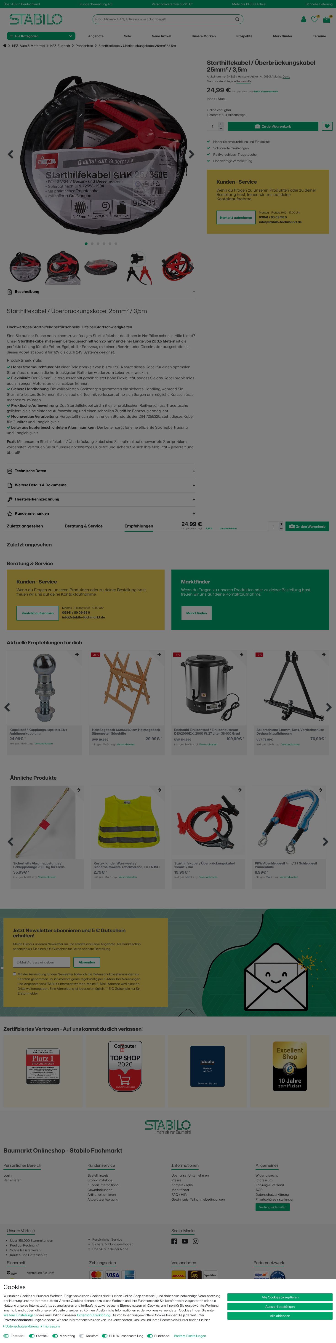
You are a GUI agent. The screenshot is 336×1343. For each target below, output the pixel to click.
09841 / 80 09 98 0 (273, 217)
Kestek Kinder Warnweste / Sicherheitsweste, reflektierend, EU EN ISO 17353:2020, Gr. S (127, 865)
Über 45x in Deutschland (21, 4)
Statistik (42, 1336)
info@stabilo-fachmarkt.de (280, 222)
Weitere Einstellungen (19, 1315)
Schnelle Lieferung (319, 4)
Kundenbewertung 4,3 (96, 4)
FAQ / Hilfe (179, 1194)
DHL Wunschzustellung (126, 1336)
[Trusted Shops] (289, 1072)
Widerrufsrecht (267, 1175)
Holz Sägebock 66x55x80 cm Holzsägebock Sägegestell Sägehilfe (44, 731)
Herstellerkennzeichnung (36, 499)
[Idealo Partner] (207, 1072)
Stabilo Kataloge (100, 1180)
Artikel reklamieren (102, 1194)
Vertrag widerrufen (272, 1207)
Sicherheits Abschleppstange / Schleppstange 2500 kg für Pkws (38, 865)
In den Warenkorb (276, 126)
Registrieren (12, 1180)
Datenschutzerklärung (272, 1194)
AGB (259, 1190)
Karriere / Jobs (182, 1185)
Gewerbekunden (100, 1190)
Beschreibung (26, 291)
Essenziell (18, 1336)
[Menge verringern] (221, 128)
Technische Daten (30, 470)
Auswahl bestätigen (280, 1306)
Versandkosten (44, 744)
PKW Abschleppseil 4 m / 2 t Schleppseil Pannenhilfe (286, 865)
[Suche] (237, 19)
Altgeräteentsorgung (103, 1199)
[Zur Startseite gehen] (5, 45)
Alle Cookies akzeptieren (280, 1297)
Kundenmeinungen (31, 513)
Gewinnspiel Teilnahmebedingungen (198, 1199)
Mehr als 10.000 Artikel (249, 4)
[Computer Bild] (125, 1072)
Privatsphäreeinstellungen (275, 1199)
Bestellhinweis (98, 1175)
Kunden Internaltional (103, 1185)
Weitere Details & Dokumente (40, 484)
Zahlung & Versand (270, 1185)
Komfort (92, 1336)
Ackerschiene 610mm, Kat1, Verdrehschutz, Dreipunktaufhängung (208, 731)
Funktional (162, 1336)
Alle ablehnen (280, 1316)
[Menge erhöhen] (221, 124)
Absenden (87, 962)
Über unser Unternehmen (190, 1175)
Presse (176, 1180)
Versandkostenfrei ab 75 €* (172, 4)
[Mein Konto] (304, 19)
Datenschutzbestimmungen (113, 974)
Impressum (264, 1180)
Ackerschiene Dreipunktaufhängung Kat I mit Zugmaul (289, 731)
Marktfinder (180, 1190)
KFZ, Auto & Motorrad (28, 45)
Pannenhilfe (84, 45)
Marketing (67, 1336)
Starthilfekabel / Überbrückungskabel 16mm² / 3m (204, 865)
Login (7, 1175)
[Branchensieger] (43, 1072)
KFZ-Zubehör (60, 45)
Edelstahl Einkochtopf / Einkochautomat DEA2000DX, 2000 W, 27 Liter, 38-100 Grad (125, 731)
